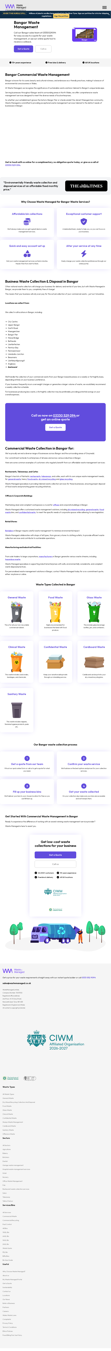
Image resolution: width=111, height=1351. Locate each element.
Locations (6, 1295)
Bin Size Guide (8, 1260)
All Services (7, 1212)
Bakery (5, 1153)
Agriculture (7, 1149)
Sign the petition (61, 16)
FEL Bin (5, 1252)
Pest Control (7, 1224)
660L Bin (6, 1236)
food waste (32, 479)
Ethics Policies (8, 1331)
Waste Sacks (7, 1248)
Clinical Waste (8, 1114)
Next (110, 63)
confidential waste (27, 512)
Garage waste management (13, 1165)
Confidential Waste (10, 1118)
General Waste (8, 1098)
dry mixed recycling (47, 479)
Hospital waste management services (16, 1169)
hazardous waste (12, 559)
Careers (6, 1311)
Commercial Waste (10, 1216)
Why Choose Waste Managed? (14, 1271)
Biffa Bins (6, 1256)
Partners (6, 1307)
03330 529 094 (12, 165)
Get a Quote (23, 49)
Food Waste (7, 1106)
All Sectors (6, 1145)
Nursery (5, 1177)
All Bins (5, 1228)
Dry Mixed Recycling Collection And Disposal (19, 1102)
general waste (14, 479)
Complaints (7, 1319)
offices (56, 505)
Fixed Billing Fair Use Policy (12, 1335)
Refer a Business (9, 1303)
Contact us (7, 1291)
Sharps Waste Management (13, 1122)
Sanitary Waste (8, 1130)
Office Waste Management (12, 1181)
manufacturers (46, 556)
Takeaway (6, 1197)
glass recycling (66, 479)
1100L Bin (6, 1232)
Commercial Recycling (11, 1220)
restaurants (35, 476)
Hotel (4, 1173)
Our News (6, 1299)
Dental (5, 1161)
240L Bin (6, 1244)
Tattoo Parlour (8, 1201)
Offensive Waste (9, 1134)
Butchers (6, 1157)
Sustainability (7, 1287)
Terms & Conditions (10, 1327)
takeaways (46, 476)
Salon (5, 1193)
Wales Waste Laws (9, 1315)
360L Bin (6, 1240)
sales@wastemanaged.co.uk (17, 983)
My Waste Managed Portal (12, 1279)
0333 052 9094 (89, 977)
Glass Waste (7, 1110)
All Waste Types (8, 1094)
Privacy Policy (8, 1323)
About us (6, 1275)
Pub (4, 1185)
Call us (43, 49)
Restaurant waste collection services (16, 1189)
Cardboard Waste (9, 1126)
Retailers (9, 530)
